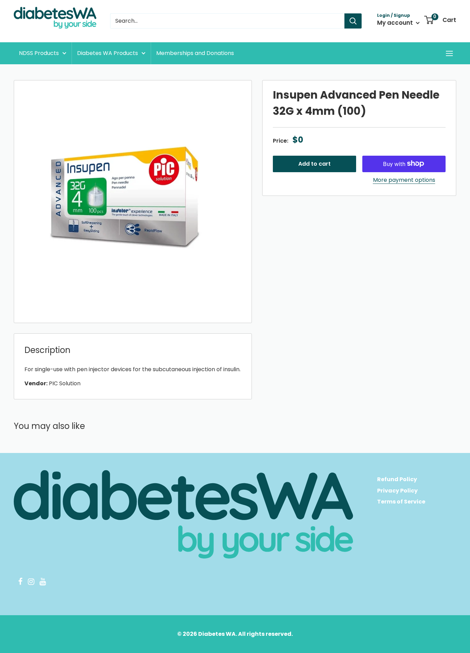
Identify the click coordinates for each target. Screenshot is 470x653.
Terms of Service (401, 502)
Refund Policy (397, 479)
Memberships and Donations (195, 53)
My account (395, 23)
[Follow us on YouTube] (43, 582)
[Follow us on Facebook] (20, 582)
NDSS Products (39, 53)
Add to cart (314, 163)
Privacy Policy (397, 491)
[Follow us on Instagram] (31, 582)
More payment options (404, 180)
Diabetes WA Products (107, 53)
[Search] (353, 21)
